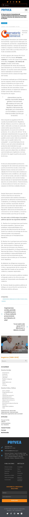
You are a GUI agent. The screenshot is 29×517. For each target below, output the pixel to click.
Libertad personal (7, 397)
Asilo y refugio (6, 390)
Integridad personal (7, 392)
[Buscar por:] (14, 361)
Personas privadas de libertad (10, 403)
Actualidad (4, 23)
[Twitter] (7, 2)
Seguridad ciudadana (8, 406)
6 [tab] (17, 352)
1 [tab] (8, 352)
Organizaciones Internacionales (9, 412)
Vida (3, 408)
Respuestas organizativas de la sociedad (12, 413)
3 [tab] (12, 352)
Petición (4, 404)
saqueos (4, 301)
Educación (5, 376)
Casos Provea (5, 428)
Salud (3, 380)
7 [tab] (19, 352)
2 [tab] (10, 352)
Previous (2, 344)
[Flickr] (19, 2)
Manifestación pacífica (8, 398)
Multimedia (5, 432)
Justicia (4, 394)
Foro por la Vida (5, 420)
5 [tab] (15, 352)
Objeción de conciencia (8, 400)
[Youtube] (16, 2)
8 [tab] (21, 352)
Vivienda (4, 385)
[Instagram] (13, 2)
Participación (5, 401)
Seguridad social (6, 382)
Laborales (5, 377)
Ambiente (4, 374)
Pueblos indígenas (7, 379)
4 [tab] (13, 352)
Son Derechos (5, 424)
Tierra (3, 383)
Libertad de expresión (8, 395)
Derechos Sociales (6, 370)
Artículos (4, 417)
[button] (26, 10)
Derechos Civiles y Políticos (8, 388)
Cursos (3, 430)
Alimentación (5, 372)
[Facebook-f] (10, 2)
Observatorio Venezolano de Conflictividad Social (15, 299)
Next (27, 344)
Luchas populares (5, 423)
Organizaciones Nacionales (8, 410)
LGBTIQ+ (3, 421)
